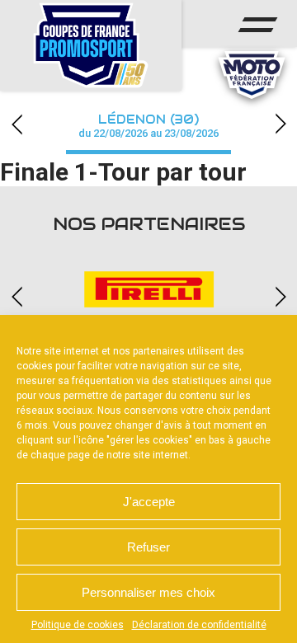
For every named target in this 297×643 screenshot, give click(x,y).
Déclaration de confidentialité (199, 625)
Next (280, 124)
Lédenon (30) (148, 125)
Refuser (148, 547)
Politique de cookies (77, 625)
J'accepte (149, 502)
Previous (16, 124)
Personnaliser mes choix (148, 592)
